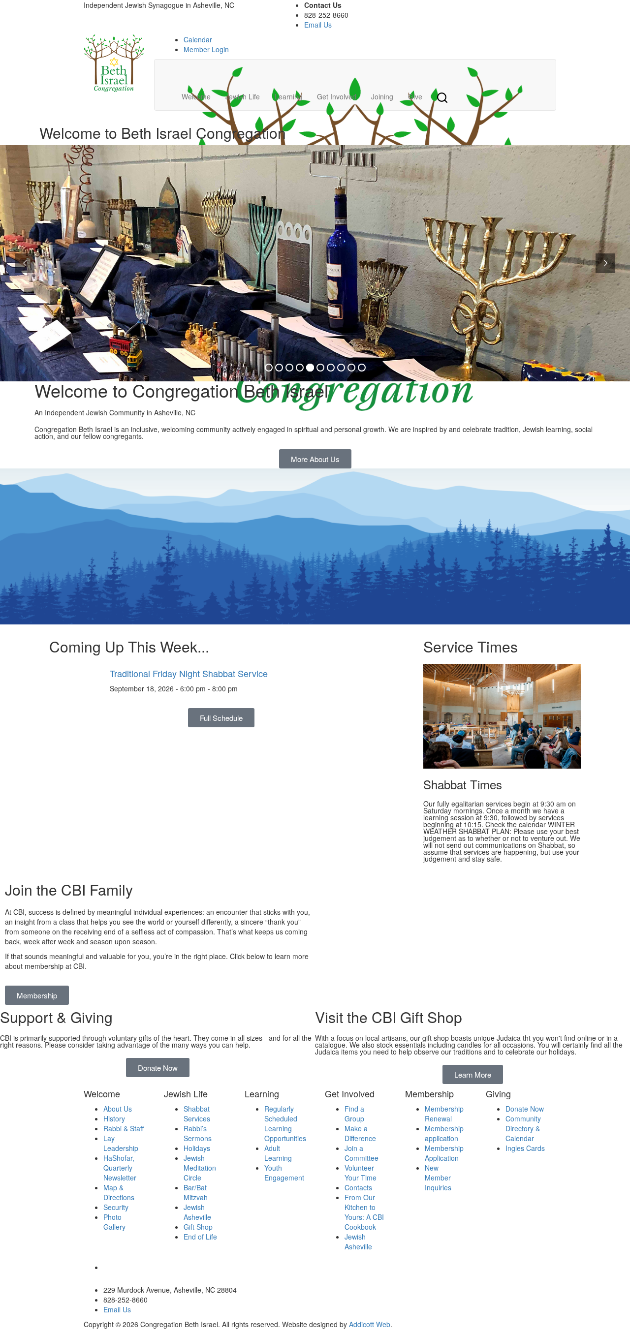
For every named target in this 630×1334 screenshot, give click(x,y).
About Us (117, 1109)
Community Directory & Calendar (523, 1128)
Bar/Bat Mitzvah (196, 1192)
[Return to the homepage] (114, 63)
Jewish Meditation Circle (200, 1167)
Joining (382, 96)
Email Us (318, 25)
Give (415, 96)
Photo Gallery (114, 1222)
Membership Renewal (444, 1113)
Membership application (444, 1133)
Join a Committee (361, 1153)
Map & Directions (118, 1192)
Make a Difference (360, 1133)
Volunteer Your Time (361, 1172)
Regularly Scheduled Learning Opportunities (285, 1123)
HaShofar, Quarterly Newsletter (119, 1167)
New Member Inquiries (438, 1177)
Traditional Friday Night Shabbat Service (189, 673)
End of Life (200, 1236)
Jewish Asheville (197, 1212)
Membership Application (444, 1153)
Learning (288, 96)
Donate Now (524, 1109)
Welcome (196, 96)
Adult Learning (278, 1153)
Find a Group (354, 1113)
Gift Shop (198, 1227)
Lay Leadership (120, 1143)
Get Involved (336, 96)
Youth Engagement (284, 1172)
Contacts (358, 1187)
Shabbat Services (197, 1113)
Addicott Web (369, 1324)
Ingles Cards (525, 1148)
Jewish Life (242, 96)
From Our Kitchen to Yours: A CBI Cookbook (364, 1212)
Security (115, 1207)
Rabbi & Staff (123, 1128)
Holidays (197, 1148)
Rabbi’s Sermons (198, 1133)
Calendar (198, 39)
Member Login (206, 49)
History (114, 1118)
